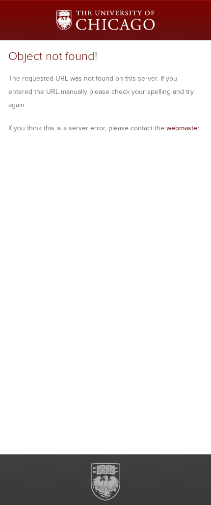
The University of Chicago (105, 482)
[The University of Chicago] (105, 20)
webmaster (182, 128)
